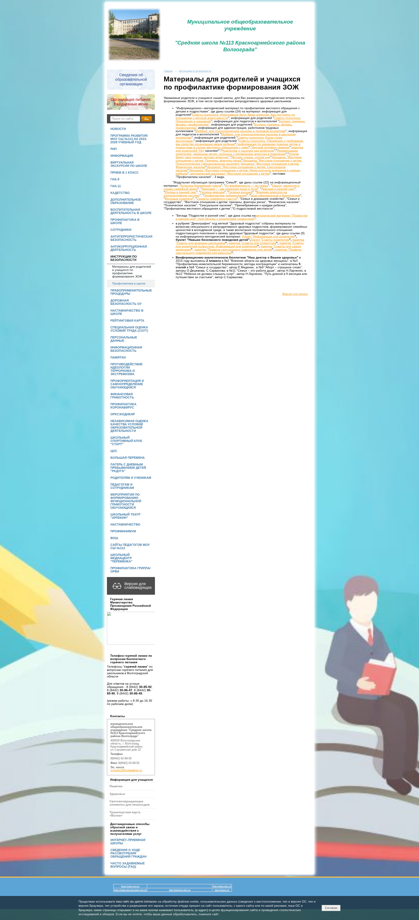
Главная (168, 71)
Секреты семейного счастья (217, 198)
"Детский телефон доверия (270, 147)
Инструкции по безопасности (123, 258)
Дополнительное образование (125, 201)
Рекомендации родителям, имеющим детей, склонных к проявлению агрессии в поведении (237, 152)
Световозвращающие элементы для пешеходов (130, 803)
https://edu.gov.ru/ (130, 886)
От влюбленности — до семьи (246, 185)
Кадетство (120, 193)
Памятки (118, 357)
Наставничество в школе (126, 312)
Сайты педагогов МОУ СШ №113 (130, 546)
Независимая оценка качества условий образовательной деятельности (129, 425)
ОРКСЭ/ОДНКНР (122, 414)
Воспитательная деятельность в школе (130, 211)
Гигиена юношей (240, 192)
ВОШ (114, 538)
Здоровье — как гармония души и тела (229, 189)
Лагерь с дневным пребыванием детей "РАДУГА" (128, 468)
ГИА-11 (115, 186)
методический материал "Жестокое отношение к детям (230, 173)
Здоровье (117, 794)
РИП (113, 149)
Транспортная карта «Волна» (125, 814)
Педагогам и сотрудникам (122, 486)
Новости (118, 129)
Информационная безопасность (126, 349)
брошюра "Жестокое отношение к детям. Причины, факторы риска (239, 159)
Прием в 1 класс (124, 172)
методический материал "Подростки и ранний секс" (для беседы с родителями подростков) (241, 217)
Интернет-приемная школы (127, 841)
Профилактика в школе (124, 221)
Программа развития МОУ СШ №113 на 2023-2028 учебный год (129, 139)
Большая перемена (127, 457)
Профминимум (123, 531)
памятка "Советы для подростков (252, 243)
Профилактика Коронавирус (123, 406)
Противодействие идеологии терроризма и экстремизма (126, 369)
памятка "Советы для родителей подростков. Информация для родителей (240, 244)
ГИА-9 (114, 179)
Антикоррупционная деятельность (128, 248)
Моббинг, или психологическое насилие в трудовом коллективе (240, 131)
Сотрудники (120, 229)
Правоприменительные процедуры (131, 292)
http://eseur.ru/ (222, 890)
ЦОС (113, 451)
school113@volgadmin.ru (126, 770)
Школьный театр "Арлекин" (125, 516)
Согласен (331, 908)
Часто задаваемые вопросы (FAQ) (127, 865)
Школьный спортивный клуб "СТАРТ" (126, 441)
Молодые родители (179, 198)
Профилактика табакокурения (225, 195)
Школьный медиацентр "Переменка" (121, 558)
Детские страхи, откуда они (250, 157)
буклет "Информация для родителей (268, 236)
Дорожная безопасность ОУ (126, 302)
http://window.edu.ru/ (180, 890)
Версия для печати (295, 294)
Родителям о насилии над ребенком (248, 150)
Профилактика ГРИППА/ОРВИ (130, 570)
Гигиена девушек (212, 192)
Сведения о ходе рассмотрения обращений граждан (128, 853)
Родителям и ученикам (130, 477)
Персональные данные (123, 339)
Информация (121, 155)
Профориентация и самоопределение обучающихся (127, 384)
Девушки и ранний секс (277, 189)
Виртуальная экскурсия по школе (128, 164)
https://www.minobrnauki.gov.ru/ (130, 890)
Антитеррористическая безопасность (131, 238)
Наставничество (125, 524)
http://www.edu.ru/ (222, 886)
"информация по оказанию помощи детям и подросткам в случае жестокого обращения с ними (238, 146)
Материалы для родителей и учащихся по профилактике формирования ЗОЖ (131, 271)
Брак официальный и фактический (275, 195)
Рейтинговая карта (127, 320)
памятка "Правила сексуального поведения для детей (233, 249)
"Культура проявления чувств (200, 185)
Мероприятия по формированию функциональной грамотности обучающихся (125, 501)
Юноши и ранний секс (180, 192)
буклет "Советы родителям (270, 239)
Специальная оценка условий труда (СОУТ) (129, 329)
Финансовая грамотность (122, 396)
